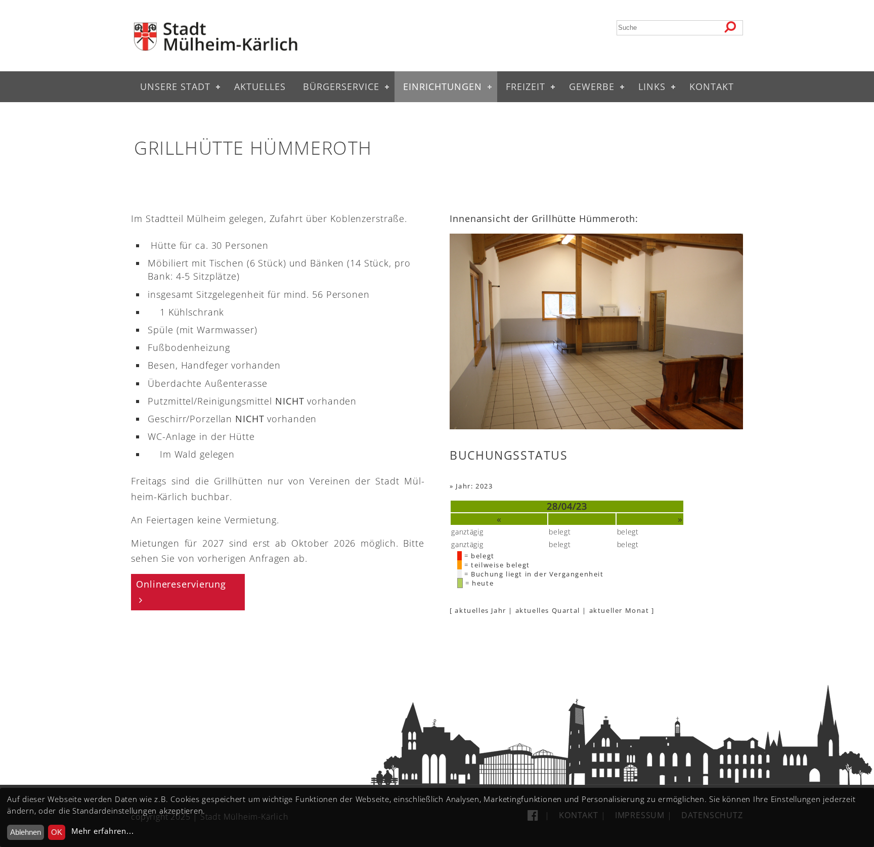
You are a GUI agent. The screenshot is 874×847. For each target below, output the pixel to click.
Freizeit (525, 86)
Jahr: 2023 (474, 486)
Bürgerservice (341, 86)
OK (56, 832)
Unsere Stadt (175, 86)
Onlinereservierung (181, 584)
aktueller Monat (619, 610)
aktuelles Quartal (547, 610)
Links (652, 86)
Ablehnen (25, 832)
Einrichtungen (442, 86)
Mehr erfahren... (102, 831)
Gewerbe (592, 86)
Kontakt (711, 86)
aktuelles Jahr (480, 610)
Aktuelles (260, 86)
